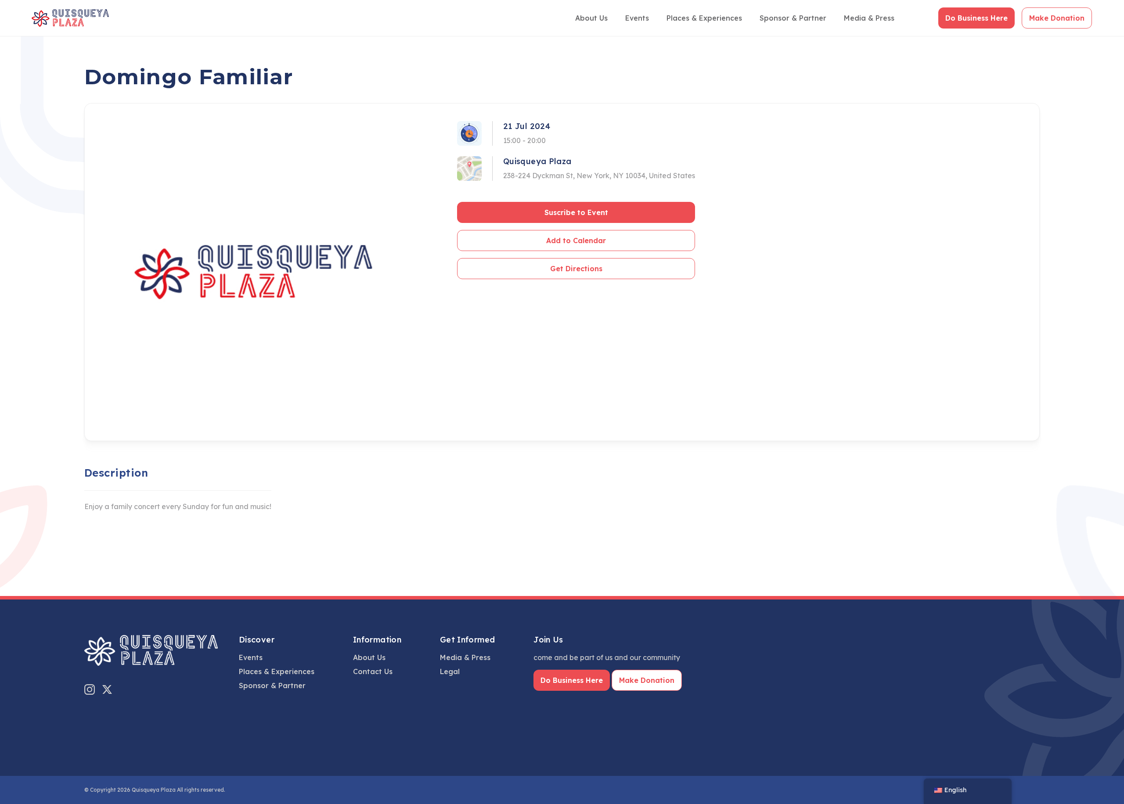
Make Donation (1056, 18)
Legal (450, 671)
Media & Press (869, 18)
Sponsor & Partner (793, 18)
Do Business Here (976, 18)
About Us (591, 18)
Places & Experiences (704, 18)
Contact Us (373, 671)
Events (637, 18)
